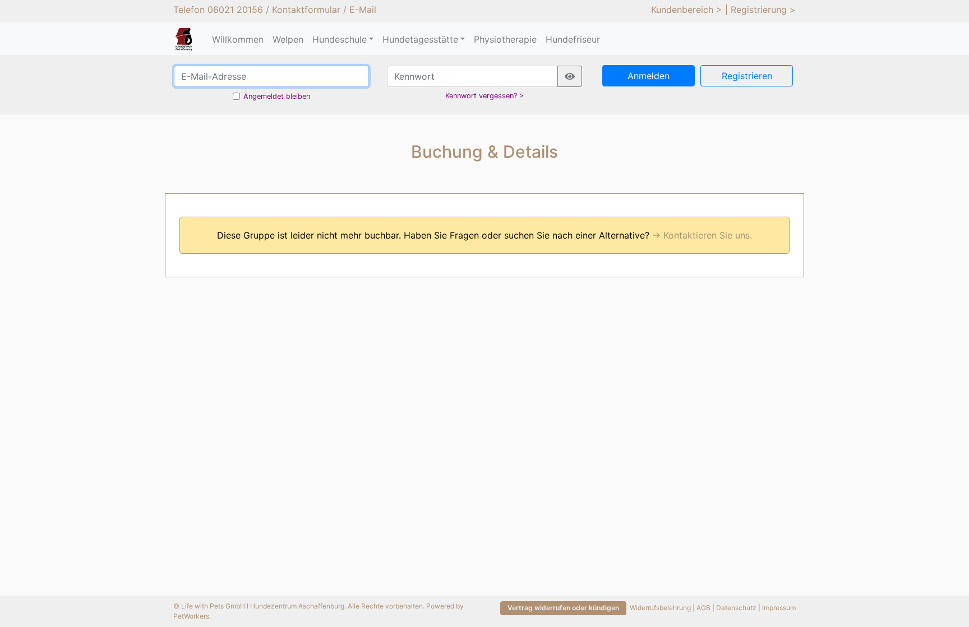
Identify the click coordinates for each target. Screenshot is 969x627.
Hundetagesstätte (420, 39)
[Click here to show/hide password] (569, 76)
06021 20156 (235, 9)
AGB (703, 607)
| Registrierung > (760, 9)
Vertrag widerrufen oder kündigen (563, 607)
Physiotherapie (505, 39)
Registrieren (747, 75)
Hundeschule (339, 39)
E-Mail (362, 9)
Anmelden (648, 75)
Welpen (288, 39)
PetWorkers (191, 616)
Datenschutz (736, 607)
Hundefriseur (573, 39)
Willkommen (238, 39)
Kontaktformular (306, 9)
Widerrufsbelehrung (660, 607)
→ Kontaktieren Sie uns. (702, 235)
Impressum (779, 607)
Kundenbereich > (686, 9)
